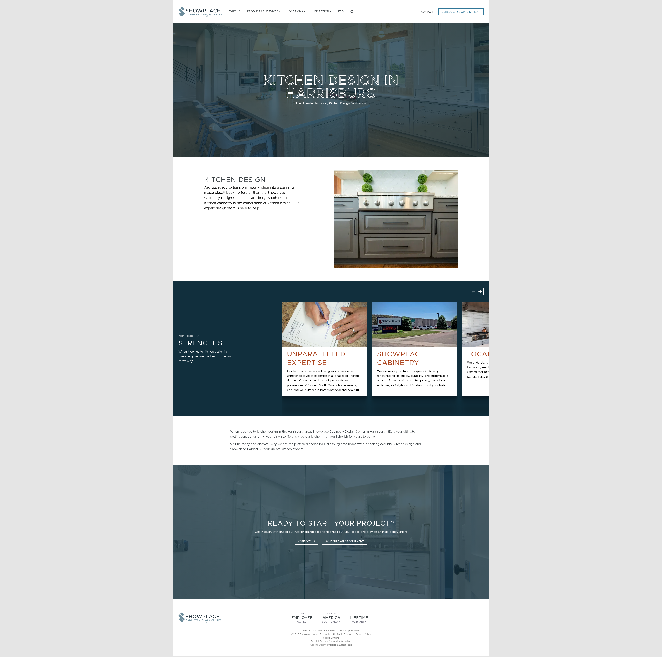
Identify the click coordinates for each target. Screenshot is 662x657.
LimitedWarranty (359, 618)
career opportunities (349, 631)
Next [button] (480, 291)
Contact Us (306, 541)
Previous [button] (473, 291)
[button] (352, 11)
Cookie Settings (331, 638)
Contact (427, 12)
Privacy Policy (363, 634)
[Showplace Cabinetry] (200, 12)
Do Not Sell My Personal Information (331, 641)
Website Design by (320, 645)
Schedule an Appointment (461, 12)
